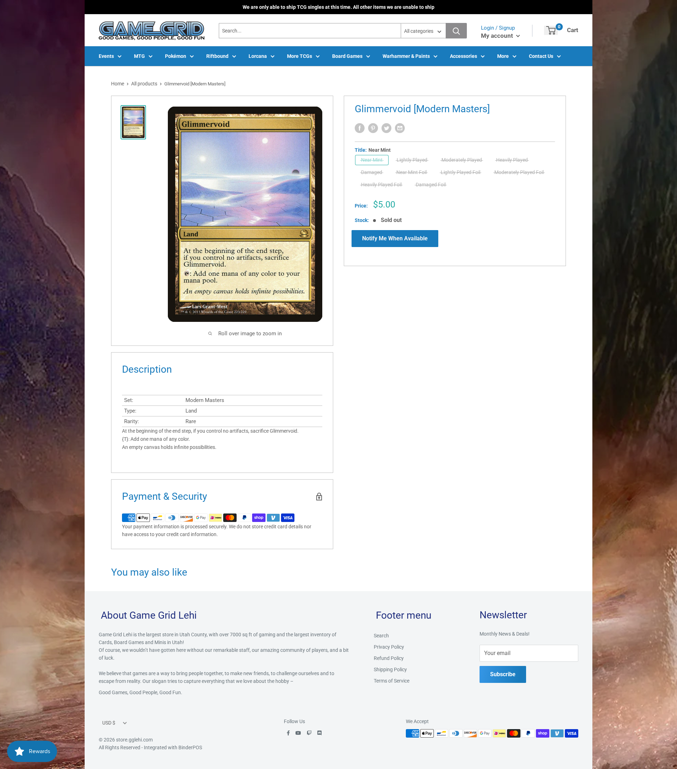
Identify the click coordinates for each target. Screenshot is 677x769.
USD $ (108, 723)
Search (381, 635)
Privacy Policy (389, 647)
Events (106, 56)
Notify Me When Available (395, 238)
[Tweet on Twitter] (386, 128)
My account (497, 35)
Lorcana (258, 56)
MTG (139, 56)
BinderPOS (190, 747)
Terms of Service (391, 681)
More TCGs (299, 56)
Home (117, 83)
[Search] (456, 30)
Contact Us (541, 56)
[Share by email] (400, 128)
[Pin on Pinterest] (373, 128)
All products (144, 83)
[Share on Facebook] (360, 128)
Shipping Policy (390, 669)
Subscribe (503, 674)
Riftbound (217, 56)
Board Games (347, 56)
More (503, 56)
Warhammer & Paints (406, 56)
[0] (551, 30)
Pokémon (175, 56)
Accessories (463, 56)
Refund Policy (389, 658)
